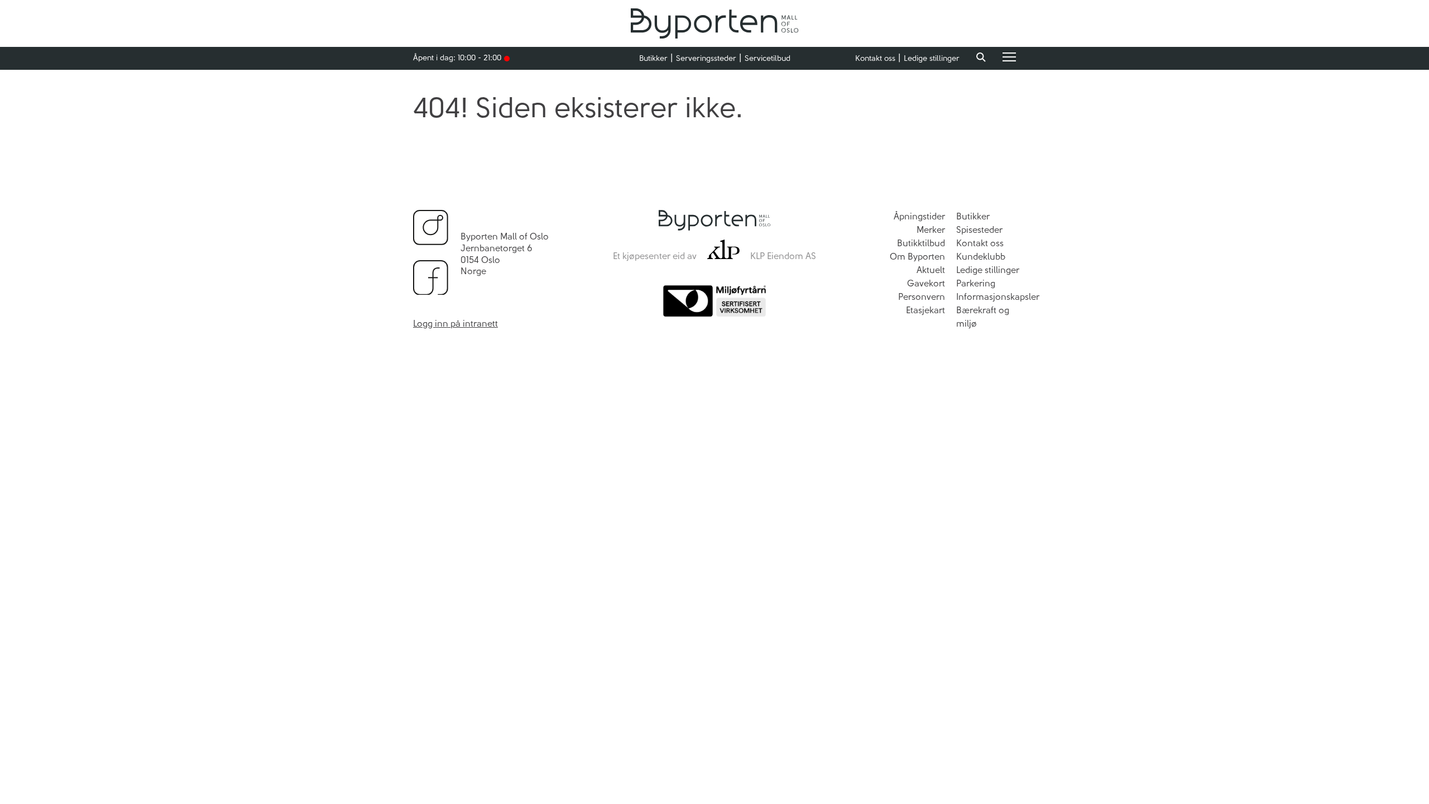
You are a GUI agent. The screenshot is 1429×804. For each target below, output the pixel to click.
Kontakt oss (875, 58)
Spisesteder (979, 229)
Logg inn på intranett (455, 323)
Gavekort (926, 283)
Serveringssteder (706, 58)
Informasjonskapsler (997, 296)
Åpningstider (919, 216)
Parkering (975, 283)
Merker (931, 229)
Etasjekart (925, 310)
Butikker (653, 58)
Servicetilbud (767, 58)
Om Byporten (917, 256)
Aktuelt (931, 270)
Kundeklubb (980, 256)
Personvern (921, 296)
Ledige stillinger (932, 58)
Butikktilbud (921, 243)
